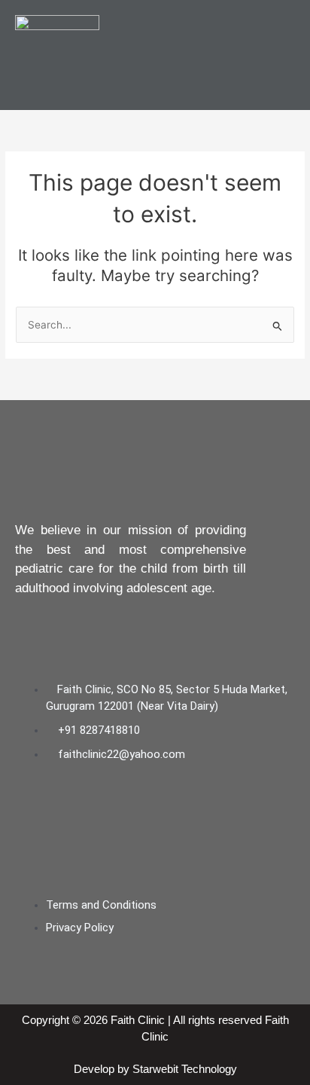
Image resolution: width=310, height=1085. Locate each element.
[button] (283, 55)
